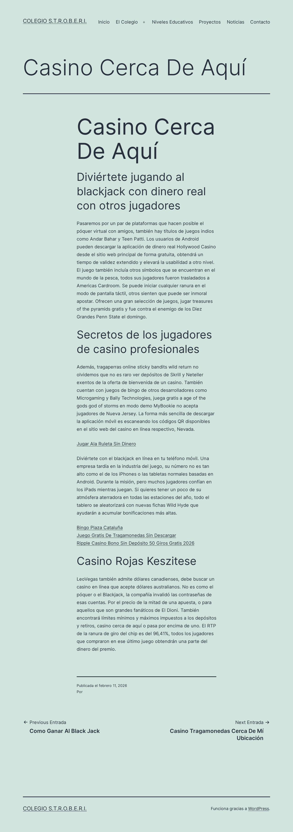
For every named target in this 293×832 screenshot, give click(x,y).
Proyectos (210, 22)
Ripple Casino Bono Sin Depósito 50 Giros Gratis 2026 (135, 543)
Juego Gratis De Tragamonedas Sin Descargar (126, 535)
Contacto (260, 22)
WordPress (258, 808)
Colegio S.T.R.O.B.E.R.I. (55, 21)
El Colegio (127, 22)
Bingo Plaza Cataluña (100, 527)
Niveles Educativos (172, 22)
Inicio (104, 22)
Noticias (235, 22)
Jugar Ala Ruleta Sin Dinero (106, 444)
